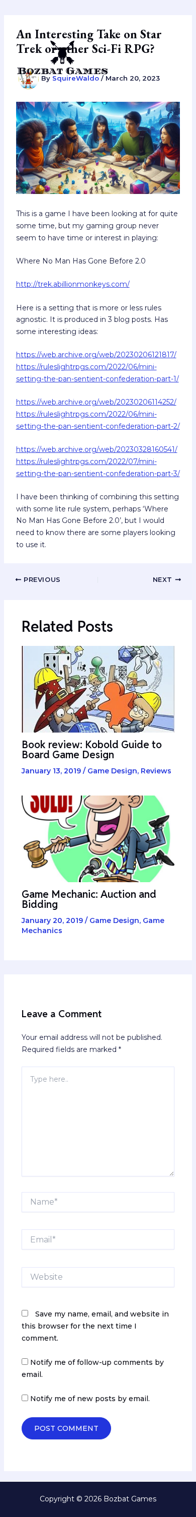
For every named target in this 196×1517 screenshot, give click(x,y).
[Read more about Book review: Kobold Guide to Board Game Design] (98, 688)
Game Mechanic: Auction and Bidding (89, 899)
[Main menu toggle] (173, 58)
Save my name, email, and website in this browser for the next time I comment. (95, 1326)
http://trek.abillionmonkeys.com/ (73, 284)
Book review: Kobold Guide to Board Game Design (92, 749)
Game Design (112, 770)
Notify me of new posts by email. (90, 1398)
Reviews (156, 770)
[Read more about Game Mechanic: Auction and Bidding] (98, 837)
